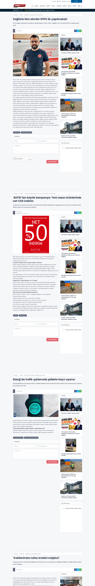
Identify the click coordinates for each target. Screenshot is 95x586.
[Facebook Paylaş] (75, 31)
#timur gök (16, 132)
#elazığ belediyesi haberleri (31, 437)
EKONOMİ (42, 6)
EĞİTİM (64, 6)
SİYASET (48, 6)
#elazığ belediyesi (18, 437)
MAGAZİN (59, 6)
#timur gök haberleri (26, 132)
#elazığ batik (23, 315)
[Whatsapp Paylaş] (80, 31)
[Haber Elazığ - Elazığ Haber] (19, 6)
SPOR (53, 6)
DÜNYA (69, 6)
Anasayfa (16, 15)
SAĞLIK (74, 6)
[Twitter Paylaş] (78, 31)
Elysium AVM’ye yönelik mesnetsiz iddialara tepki (39, 10)
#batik (15, 315)
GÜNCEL (36, 6)
